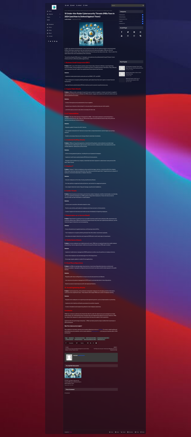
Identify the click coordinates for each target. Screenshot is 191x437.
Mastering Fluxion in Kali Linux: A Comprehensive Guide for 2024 (133, 79)
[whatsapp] (128, 35)
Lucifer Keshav (68, 19)
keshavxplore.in (95, 331)
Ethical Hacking (131, 16)
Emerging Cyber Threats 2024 (103, 337)
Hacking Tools (131, 23)
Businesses (71, 337)
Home (68, 5)
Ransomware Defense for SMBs (90, 339)
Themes (70, 432)
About (50, 33)
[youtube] (56, 41)
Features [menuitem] (51, 14)
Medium (100, 329)
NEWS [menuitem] (48, 20)
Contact (50, 36)
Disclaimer (51, 24)
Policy (50, 30)
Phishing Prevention (78, 339)
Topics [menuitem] (48, 17)
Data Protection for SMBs (91, 337)
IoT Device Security (69, 339)
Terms (50, 27)
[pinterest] (54, 41)
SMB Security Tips (71, 10)
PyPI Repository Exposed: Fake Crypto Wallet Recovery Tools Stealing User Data (134, 67)
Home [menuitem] (50, 11)
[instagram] (52, 41)
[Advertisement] (131, 48)
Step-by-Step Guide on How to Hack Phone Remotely (133, 73)
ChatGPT (131, 21)
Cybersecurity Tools (131, 19)
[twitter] (50, 41)
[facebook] (48, 41)
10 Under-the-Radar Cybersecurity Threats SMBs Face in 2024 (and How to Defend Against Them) (73, 382)
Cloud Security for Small (79, 337)
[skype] (140, 35)
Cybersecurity (131, 14)
